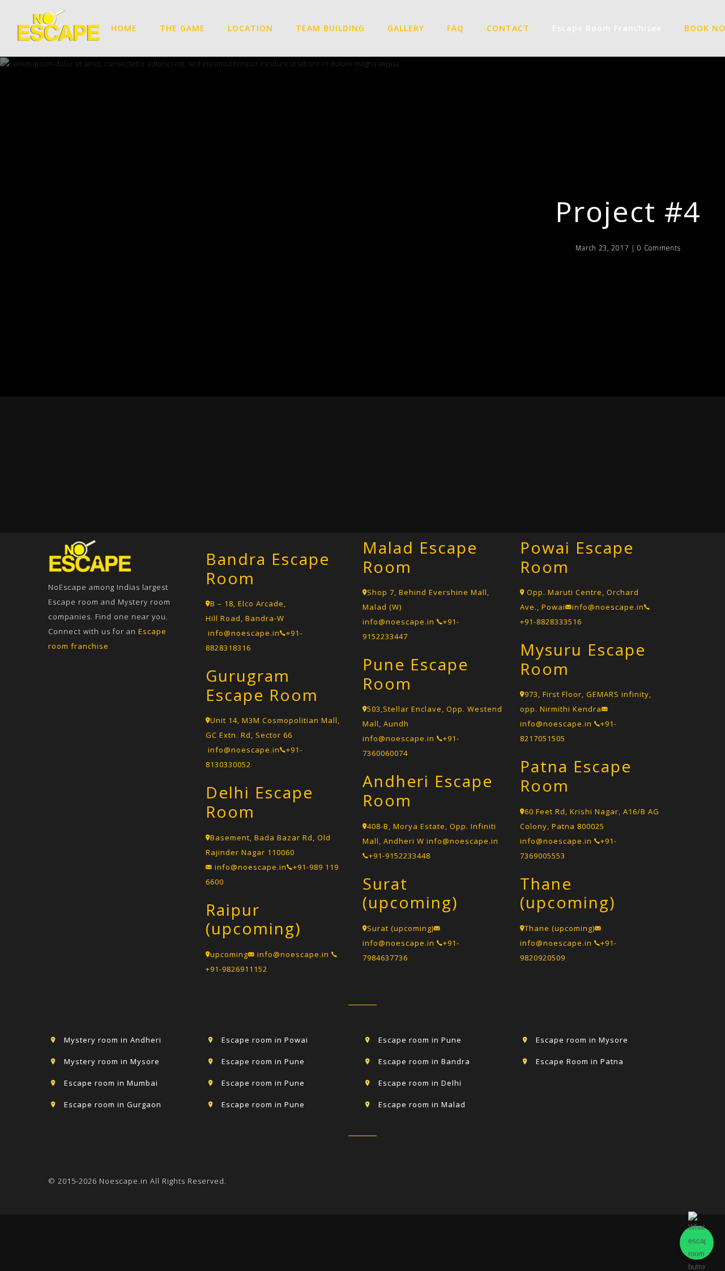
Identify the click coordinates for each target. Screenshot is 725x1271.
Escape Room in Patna (580, 1061)
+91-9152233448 (399, 856)
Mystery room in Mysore (112, 1061)
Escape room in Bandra (424, 1061)
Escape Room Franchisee (607, 28)
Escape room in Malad (422, 1104)
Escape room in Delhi (420, 1083)
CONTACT (508, 28)
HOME (124, 28)
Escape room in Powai (264, 1040)
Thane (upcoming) (559, 928)
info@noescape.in (244, 633)
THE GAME (182, 28)
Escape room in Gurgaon (112, 1104)
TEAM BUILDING (330, 28)
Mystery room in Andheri (112, 1040)
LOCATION (250, 28)
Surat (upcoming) (400, 928)
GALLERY (405, 28)
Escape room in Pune (263, 1061)
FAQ (455, 28)
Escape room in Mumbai (111, 1083)
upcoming (229, 954)
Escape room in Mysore (582, 1040)
